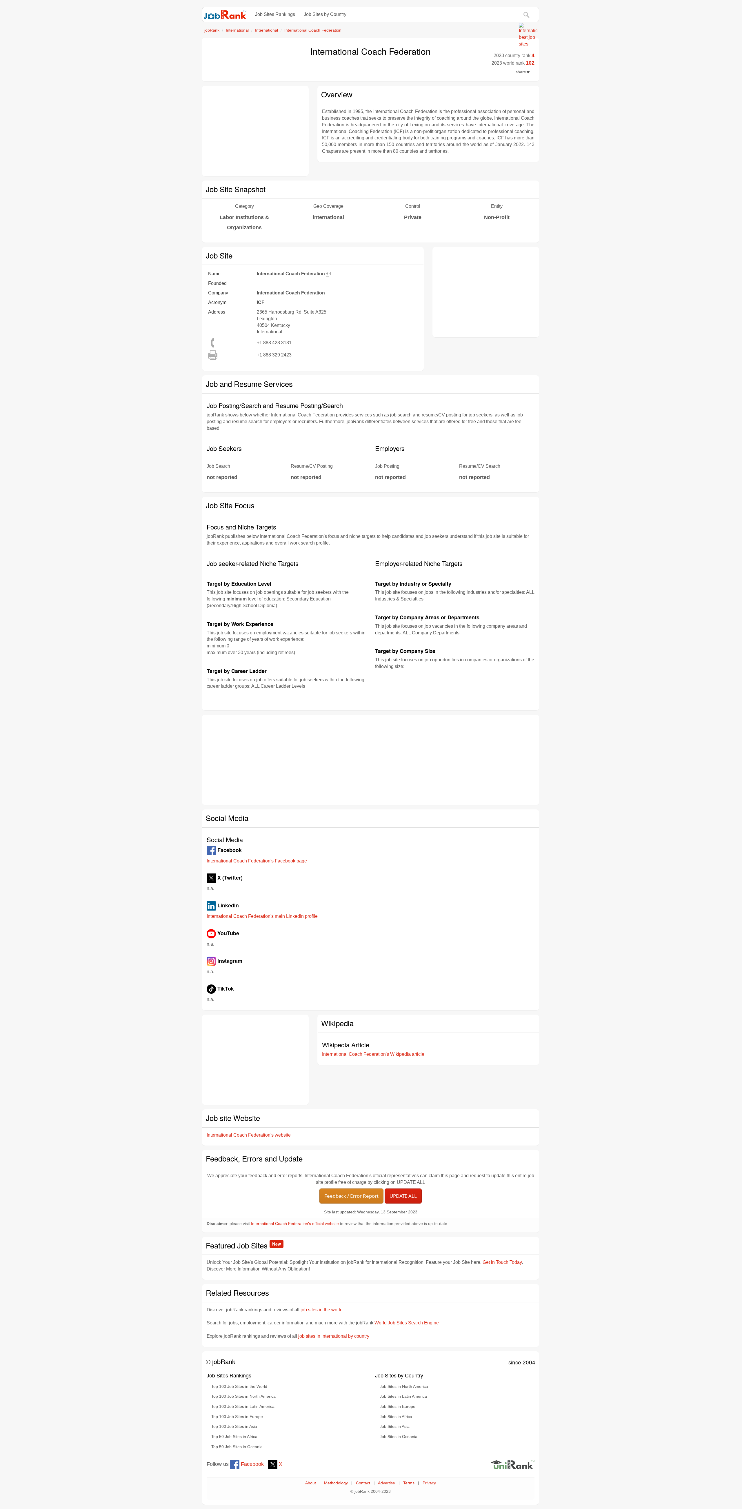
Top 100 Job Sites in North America (243, 1396)
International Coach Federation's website (249, 1135)
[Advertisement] (255, 131)
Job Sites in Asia (395, 1426)
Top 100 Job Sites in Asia (234, 1426)
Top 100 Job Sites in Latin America (242, 1406)
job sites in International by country (333, 1336)
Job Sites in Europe (397, 1406)
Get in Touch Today (502, 1262)
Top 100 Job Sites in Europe (237, 1417)
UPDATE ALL (403, 1196)
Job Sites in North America (404, 1386)
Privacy (429, 1483)
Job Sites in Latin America (403, 1396)
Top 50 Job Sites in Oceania (237, 1447)
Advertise (386, 1483)
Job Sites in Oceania (398, 1437)
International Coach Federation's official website (295, 1224)
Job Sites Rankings (275, 14)
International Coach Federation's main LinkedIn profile (262, 916)
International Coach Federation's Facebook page (257, 860)
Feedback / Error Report (351, 1196)
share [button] (521, 72)
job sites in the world (322, 1309)
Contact (363, 1483)
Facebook (251, 1464)
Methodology (336, 1483)
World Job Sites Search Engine (406, 1322)
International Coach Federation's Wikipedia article (373, 1054)
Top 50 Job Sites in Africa (234, 1437)
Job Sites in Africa (396, 1417)
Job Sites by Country (325, 14)
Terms (408, 1483)
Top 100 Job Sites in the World (239, 1386)
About (310, 1483)
